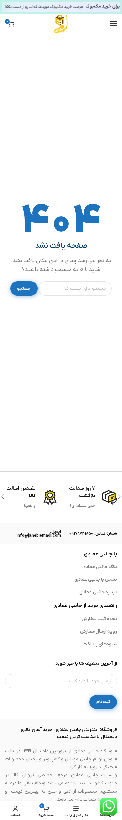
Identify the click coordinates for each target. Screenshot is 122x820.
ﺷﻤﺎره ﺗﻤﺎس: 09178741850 (93, 533)
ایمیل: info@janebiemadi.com (39, 533)
